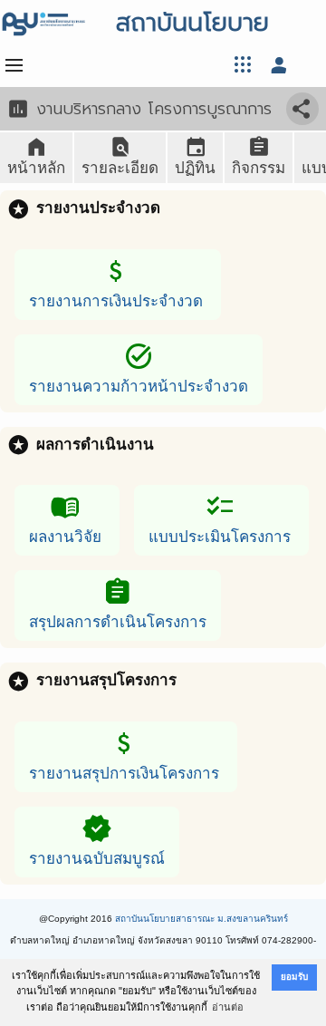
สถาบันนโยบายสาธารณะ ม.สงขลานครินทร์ (201, 919)
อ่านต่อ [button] (228, 1007)
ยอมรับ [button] (294, 977)
